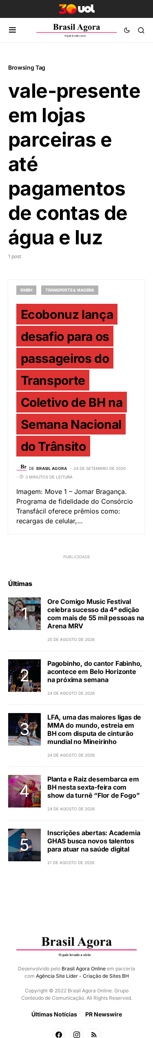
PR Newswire (103, 1014)
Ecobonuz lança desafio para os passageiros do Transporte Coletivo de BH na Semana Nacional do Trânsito (72, 380)
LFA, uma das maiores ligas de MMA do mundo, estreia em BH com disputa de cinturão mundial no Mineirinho (94, 729)
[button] (12, 30)
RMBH (26, 289)
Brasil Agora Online (84, 969)
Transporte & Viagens (69, 289)
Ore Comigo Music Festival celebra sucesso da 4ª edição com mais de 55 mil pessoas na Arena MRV (95, 613)
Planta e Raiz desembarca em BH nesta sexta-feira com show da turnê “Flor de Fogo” (93, 787)
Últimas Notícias (54, 1014)
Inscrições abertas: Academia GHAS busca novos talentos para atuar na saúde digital (93, 841)
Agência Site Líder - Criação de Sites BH (82, 976)
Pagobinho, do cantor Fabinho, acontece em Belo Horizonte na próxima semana (94, 671)
